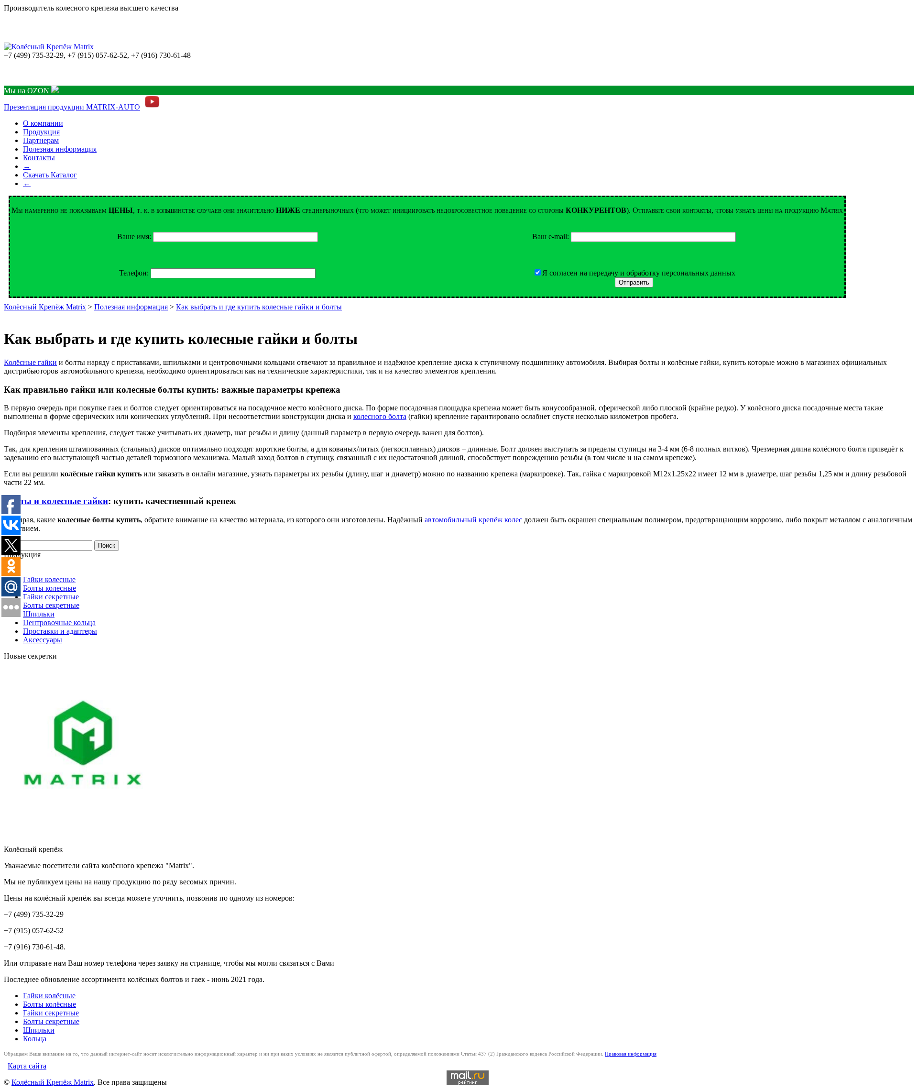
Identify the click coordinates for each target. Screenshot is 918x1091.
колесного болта (379, 416)
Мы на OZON (27, 91)
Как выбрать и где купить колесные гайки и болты (259, 307)
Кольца (34, 1039)
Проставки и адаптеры (60, 631)
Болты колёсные (49, 1004)
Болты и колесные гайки (56, 501)
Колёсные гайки (30, 362)
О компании (43, 123)
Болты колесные (49, 588)
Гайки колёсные (49, 996)
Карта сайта (27, 1066)
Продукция (41, 132)
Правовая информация (630, 1054)
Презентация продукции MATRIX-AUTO (72, 107)
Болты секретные (51, 605)
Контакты (39, 158)
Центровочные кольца (59, 622)
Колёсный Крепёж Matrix (45, 307)
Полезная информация (60, 149)
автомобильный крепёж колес (473, 520)
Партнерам (41, 140)
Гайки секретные (51, 597)
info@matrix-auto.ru (35, 72)
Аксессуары (42, 640)
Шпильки (39, 614)
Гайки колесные (49, 579)
